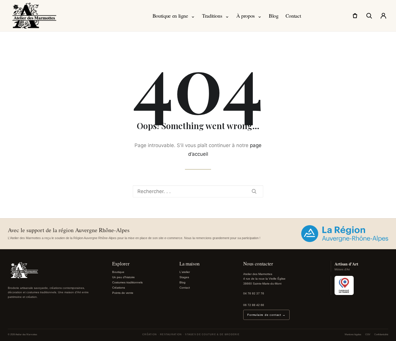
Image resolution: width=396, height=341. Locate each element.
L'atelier (184, 272)
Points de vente (122, 292)
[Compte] (383, 16)
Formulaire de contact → (266, 314)
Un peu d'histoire (123, 277)
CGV (367, 334)
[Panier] (355, 16)
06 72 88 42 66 (253, 305)
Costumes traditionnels (127, 282)
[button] (254, 191)
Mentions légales (353, 334)
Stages (184, 277)
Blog (274, 15)
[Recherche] (369, 16)
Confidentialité (381, 334)
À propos (249, 15)
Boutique (118, 272)
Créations (118, 287)
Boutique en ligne (173, 15)
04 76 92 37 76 (253, 293)
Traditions (215, 15)
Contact (293, 15)
